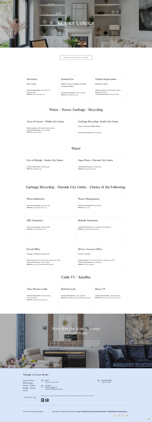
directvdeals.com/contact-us (111, 297)
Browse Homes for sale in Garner (76, 57)
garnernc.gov (37, 132)
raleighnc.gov (37, 169)
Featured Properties (99, 411)
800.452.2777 (45, 90)
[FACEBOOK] (114, 415)
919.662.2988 (45, 227)
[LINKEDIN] (118, 415)
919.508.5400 (31, 92)
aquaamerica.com (90, 169)
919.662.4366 (97, 262)
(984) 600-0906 (106, 382)
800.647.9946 (97, 205)
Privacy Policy (70, 411)
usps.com (36, 264)
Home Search (122, 411)
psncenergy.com (72, 94)
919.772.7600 (97, 132)
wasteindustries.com (40, 207)
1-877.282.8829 (80, 295)
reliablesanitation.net (91, 229)
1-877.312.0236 (32, 297)
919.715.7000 (114, 94)
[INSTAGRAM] (123, 415)
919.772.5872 (45, 262)
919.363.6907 (97, 227)
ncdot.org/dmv (89, 264)
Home (79, 411)
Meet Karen (86, 411)
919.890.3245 (45, 166)
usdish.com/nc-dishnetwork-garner (79, 297)
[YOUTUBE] (127, 415)
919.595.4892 (45, 295)
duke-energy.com (39, 94)
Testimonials (112, 411)
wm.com (87, 207)
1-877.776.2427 (80, 92)
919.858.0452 (106, 227)
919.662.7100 (45, 205)
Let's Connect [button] (76, 353)
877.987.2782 (97, 166)
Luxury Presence (37, 411)
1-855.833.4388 (115, 295)
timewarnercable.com (40, 299)
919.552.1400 (45, 130)
